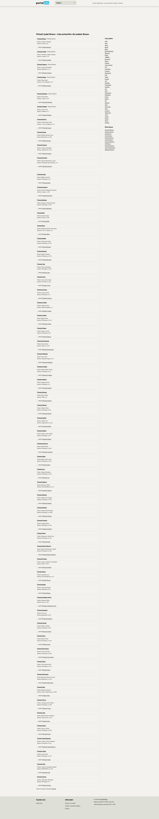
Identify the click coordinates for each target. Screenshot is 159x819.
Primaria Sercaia (46, 631)
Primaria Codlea (46, 60)
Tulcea (106, 117)
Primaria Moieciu (47, 516)
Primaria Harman (47, 401)
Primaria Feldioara (47, 362)
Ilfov (106, 91)
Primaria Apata (46, 183)
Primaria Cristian (46, 311)
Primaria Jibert (46, 465)
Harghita (107, 83)
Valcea (106, 119)
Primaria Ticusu (46, 708)
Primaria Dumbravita (48, 349)
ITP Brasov (108, 144)
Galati (106, 77)
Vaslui (106, 121)
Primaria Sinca (46, 644)
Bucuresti (107, 59)
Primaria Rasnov (46, 128)
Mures (106, 97)
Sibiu (106, 109)
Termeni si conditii (70, 803)
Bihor (106, 49)
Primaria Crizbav (46, 324)
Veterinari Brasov (109, 150)
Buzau (106, 61)
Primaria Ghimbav (47, 102)
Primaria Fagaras (47, 73)
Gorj (106, 81)
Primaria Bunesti (46, 260)
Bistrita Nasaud (109, 51)
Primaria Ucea (46, 721)
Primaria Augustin (47, 195)
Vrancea (107, 123)
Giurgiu (107, 79)
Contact (67, 808)
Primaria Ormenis (47, 529)
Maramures (108, 93)
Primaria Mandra (46, 503)
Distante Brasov (109, 132)
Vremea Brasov (109, 140)
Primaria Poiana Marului (49, 554)
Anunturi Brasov (109, 130)
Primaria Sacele (46, 86)
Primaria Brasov (46, 47)
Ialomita (107, 87)
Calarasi (107, 63)
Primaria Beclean (47, 208)
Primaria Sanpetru (47, 619)
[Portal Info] (42, 3)
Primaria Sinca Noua (48, 657)
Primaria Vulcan (46, 785)
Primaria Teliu (46, 695)
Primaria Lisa (45, 477)
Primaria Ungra (46, 734)
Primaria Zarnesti (47, 166)
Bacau (106, 47)
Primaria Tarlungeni (47, 683)
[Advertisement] (79, 19)
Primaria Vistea (46, 760)
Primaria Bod (45, 221)
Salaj (106, 105)
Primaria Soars (46, 670)
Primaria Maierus (47, 490)
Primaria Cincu (46, 285)
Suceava (107, 111)
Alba (106, 41)
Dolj (106, 75)
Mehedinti (108, 95)
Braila (106, 55)
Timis (106, 115)
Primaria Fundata (47, 375)
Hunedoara (108, 85)
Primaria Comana (47, 298)
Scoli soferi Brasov (110, 148)
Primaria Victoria (46, 153)
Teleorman (108, 113)
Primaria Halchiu (47, 388)
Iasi (106, 89)
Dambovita (108, 73)
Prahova (107, 103)
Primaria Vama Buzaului (48, 747)
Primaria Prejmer (46, 567)
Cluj (106, 67)
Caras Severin (108, 65)
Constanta (107, 69)
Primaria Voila (46, 772)
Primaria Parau (46, 542)
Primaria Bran (46, 234)
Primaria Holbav (46, 439)
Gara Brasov (108, 134)
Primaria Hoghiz (46, 426)
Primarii (54, 789)
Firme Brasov (108, 136)
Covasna (107, 71)
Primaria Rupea (46, 141)
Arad (106, 43)
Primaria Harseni (46, 413)
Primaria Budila (46, 247)
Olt (106, 101)
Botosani (107, 53)
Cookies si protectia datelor (72, 806)
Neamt (107, 99)
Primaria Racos (46, 580)
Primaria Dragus (46, 337)
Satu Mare (108, 107)
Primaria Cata (46, 272)
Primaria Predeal (46, 115)
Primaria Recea (46, 593)
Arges (106, 45)
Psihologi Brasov (109, 146)
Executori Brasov (109, 142)
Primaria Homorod (47, 452)
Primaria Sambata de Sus (49, 606)
